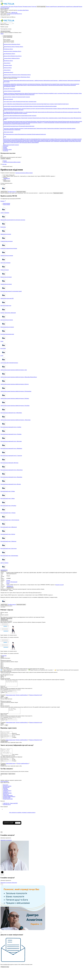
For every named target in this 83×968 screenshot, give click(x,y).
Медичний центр (59, 112)
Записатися (14, 882)
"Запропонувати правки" (58, 193)
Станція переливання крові (30, 128)
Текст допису (15, 754)
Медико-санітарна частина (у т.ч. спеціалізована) (22, 112)
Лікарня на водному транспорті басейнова (35, 108)
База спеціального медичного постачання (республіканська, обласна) (29, 84)
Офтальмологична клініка (67, 117)
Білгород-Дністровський (11, 581)
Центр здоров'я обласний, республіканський (47, 140)
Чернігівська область (25, 77)
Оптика (44, 117)
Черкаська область (7, 77)
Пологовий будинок (44, 121)
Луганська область (7, 58)
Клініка (27, 106)
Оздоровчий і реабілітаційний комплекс (12, 117)
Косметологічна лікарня (51, 106)
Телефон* (3, 692)
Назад (2, 696)
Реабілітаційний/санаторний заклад (11, 126)
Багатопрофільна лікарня (8, 84)
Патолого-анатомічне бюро (9, 121)
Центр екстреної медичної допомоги (46, 139)
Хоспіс (4, 136)
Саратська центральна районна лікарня (24, 172)
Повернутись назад (5, 966)
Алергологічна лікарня (8, 80)
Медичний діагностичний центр (40, 112)
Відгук (2, 656)
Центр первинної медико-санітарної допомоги (23, 141)
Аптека (7, 81)
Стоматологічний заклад (8, 129)
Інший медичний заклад (63, 103)
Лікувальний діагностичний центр (15, 109)
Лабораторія (6, 108)
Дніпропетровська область (9, 46)
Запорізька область (17, 51)
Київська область (7, 56)
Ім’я (13, 758)
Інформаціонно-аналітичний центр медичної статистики (28, 103)
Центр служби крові (11, 142)
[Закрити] (2, 156)
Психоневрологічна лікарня (9, 123)
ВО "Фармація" (11, 88)
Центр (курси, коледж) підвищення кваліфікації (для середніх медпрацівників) (20, 139)
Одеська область (6, 63)
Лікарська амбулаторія (62, 108)
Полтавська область (7, 65)
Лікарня (11, 108)
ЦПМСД (37, 142)
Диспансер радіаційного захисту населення (53, 93)
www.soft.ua (20, 10)
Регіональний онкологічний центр (26, 126)
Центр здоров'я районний (63, 140)
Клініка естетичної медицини (35, 106)
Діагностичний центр (29, 94)
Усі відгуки (33, 6)
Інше (42, 103)
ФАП (4, 134)
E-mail (14, 735)
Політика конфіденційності (9, 796)
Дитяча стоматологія (20, 94)
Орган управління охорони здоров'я (54, 117)
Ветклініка (5, 88)
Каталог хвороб (49, 6)
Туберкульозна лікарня (8, 131)
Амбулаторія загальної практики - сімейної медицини (31, 80)
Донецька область (19, 46)
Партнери (5, 788)
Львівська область (16, 58)
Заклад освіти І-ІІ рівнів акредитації (17, 101)
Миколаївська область (8, 60)
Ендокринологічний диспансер (23, 96)
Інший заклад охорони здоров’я (51, 103)
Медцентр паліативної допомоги (70, 112)
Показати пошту (7, 180)
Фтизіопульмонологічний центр (39, 134)
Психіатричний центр (75, 122)
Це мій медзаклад (12, 191)
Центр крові (72, 140)
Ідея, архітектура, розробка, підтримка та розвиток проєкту (22, 812)
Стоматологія (17, 129)
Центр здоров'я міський (32, 140)
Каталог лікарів (65, 6)
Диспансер (40, 93)
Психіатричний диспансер (54, 122)
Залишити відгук (4, 619)
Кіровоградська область (16, 56)
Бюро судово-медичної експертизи (52, 85)
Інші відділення (6, 203)
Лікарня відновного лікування (19, 108)
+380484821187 (6, 178)
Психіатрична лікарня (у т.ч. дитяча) (39, 122)
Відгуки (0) (3, 618)
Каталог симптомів (57, 6)
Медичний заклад (51, 112)
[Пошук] (13, 23)
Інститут (5, 103)
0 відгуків (4, 164)
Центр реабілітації (38, 141)
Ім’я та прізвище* (4, 689)
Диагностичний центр (33, 93)
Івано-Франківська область (9, 53)
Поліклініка (28, 121)
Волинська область (16, 44)
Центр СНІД (19, 142)
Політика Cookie (6, 797)
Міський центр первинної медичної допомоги (17, 113)
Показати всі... (4, 571)
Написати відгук (4, 191)
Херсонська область (16, 74)
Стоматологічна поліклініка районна (67, 128)
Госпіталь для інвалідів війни (14, 91)
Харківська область (7, 74)
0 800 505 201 (14, 12)
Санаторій (11, 128)
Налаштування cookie (8, 798)
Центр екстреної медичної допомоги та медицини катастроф (68, 139)
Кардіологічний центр (20, 106)
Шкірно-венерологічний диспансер (11, 144)
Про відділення (6, 204)
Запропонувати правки (21, 191)
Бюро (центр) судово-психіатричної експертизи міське (33, 85)
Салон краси (6, 128)
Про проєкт (11, 6)
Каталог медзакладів (41, 6)
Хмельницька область (26, 74)
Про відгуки (6, 794)
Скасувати (3, 158)
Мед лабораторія (7, 112)
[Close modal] (1, 659)
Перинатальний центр (20, 121)
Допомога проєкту (7, 790)
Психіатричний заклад (65, 122)
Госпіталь (5, 91)
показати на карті (59, 584)
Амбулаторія (16, 80)
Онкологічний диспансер (26, 117)
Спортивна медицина (19, 128)
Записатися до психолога (6, 840)
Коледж (44, 106)
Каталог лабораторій (73, 6)
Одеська (8, 580)
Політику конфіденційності (22, 695)
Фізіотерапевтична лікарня (12, 134)
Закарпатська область (8, 51)
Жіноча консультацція (8, 99)
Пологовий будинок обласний (55, 121)
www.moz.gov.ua (10, 13)
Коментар (14, 733)
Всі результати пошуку (5, 31)
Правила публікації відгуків (35, 695)
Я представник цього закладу (8, 755)
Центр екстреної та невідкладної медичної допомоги (15, 140)
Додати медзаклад (4, 6)
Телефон (14, 737)
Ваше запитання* (4, 713)
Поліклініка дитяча (35, 121)
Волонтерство (6, 787)
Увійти (2, 33)
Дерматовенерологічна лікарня (21, 93)
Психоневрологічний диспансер (23, 123)
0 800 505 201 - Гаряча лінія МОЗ (10, 803)
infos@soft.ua (26, 10)
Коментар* (3, 686)
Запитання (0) (9, 618)
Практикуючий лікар (67, 121)
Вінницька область (7, 44)
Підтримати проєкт (27, 6)
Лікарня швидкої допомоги (51, 108)
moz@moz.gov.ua (18, 13)
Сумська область (7, 70)
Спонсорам (5, 789)
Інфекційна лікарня (11, 103)
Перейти (3, 201)
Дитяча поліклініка (74, 93)
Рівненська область (7, 67)
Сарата (7, 583)
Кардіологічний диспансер (9, 106)
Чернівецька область (16, 77)
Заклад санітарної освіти (30, 101)
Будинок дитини (59, 84)
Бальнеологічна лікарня (50, 84)
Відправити (3, 764)
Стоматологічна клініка (41, 128)
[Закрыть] (1, 775)
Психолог (20, 6)
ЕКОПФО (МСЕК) (7, 793)
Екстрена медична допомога (9, 96)
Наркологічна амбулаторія (9, 115)
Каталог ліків (6, 7)
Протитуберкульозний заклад (14, 122)
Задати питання (12, 773)
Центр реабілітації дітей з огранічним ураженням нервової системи (57, 141)
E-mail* (2, 691)
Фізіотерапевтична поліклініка (25, 134)
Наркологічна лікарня (20, 115)
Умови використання (10, 695)
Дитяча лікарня (66, 93)
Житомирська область (8, 48)
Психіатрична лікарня (26, 122)
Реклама (16, 6)
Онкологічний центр (37, 117)
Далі (7, 697)
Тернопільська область (8, 72)
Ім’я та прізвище (16, 734)
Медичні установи (7, 786)
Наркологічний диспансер (30, 115)
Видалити (8, 158)
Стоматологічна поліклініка (53, 128)
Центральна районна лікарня (28, 142)
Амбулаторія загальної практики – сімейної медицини (55, 80)
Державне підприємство (8, 93)
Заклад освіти (6, 101)
